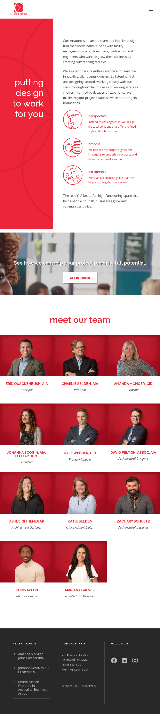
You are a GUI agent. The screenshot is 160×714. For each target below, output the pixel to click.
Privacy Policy (88, 686)
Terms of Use (69, 686)
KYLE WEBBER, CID (80, 453)
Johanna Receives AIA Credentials (33, 670)
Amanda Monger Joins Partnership (31, 656)
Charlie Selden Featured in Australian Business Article (32, 688)
